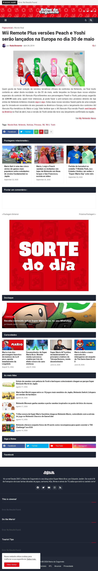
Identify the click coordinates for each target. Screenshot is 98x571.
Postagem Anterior (11, 214)
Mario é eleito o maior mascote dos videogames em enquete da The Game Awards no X (84, 357)
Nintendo (22, 125)
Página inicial (7, 28)
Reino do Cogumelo (56, 562)
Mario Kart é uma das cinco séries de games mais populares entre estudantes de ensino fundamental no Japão (16, 171)
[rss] (95, 11)
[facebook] (84, 11)
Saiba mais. (31, 559)
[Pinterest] (41, 132)
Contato (43, 566)
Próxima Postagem (87, 214)
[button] (6, 20)
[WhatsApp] (36, 132)
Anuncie (57, 566)
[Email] (46, 132)
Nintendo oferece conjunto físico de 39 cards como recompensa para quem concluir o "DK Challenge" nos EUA (54, 426)
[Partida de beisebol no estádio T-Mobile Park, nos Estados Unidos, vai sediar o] (81, 155)
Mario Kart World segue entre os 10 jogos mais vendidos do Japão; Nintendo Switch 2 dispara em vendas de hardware (56, 393)
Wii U (48, 125)
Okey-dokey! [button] (12, 565)
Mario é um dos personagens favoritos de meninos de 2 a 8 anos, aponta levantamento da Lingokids (11, 358)
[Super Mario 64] (61, 345)
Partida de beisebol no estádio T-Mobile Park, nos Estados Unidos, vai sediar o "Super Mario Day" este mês (81, 170)
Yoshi (53, 125)
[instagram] (54, 487)
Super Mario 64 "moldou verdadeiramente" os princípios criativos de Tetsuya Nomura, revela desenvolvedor (60, 357)
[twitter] (88, 11)
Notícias (30, 125)
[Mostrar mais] (51, 132)
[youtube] (92, 11)
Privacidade (68, 566)
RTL (50, 566)
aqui (37, 102)
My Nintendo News (87, 118)
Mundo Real (19, 28)
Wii (43, 125)
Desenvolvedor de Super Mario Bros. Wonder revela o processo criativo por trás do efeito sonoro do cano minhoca (36, 358)
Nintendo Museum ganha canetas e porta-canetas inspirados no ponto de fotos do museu (54, 403)
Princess (37, 125)
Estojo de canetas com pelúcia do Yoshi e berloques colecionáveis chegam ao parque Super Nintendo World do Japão (55, 382)
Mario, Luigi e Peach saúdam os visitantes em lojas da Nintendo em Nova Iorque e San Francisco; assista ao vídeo (48, 171)
